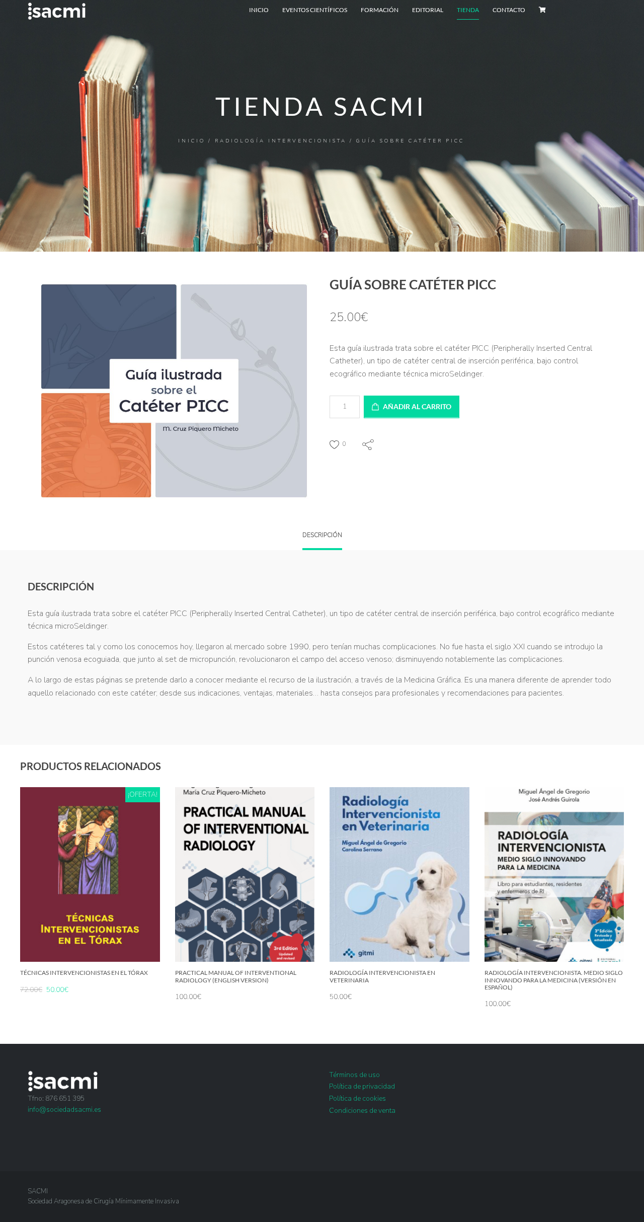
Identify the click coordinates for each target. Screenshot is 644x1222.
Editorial (427, 10)
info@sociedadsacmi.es (64, 1109)
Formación (379, 10)
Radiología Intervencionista (281, 140)
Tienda (468, 10)
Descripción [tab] (322, 535)
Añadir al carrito (417, 406)
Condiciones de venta (362, 1110)
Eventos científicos (314, 10)
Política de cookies (357, 1098)
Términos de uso (354, 1075)
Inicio (259, 10)
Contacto (509, 10)
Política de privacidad (362, 1086)
